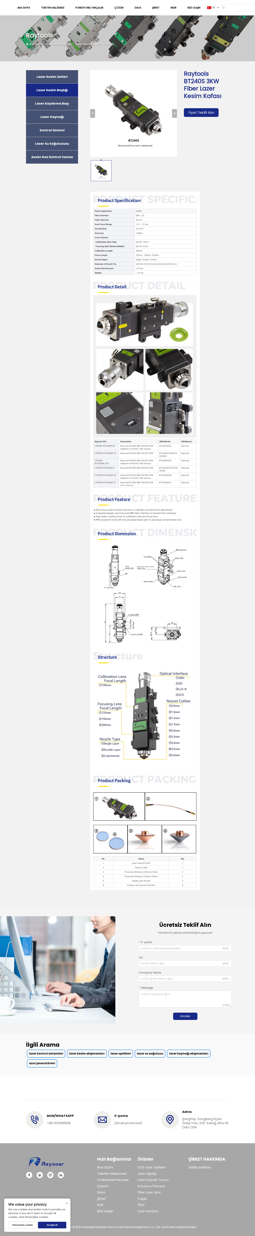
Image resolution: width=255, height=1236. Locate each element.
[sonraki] (174, 113)
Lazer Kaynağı (52, 117)
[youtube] (40, 1175)
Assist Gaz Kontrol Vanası (52, 157)
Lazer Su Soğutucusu (52, 144)
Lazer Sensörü (148, 1211)
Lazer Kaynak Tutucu (153, 1180)
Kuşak (142, 1199)
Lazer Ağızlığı (147, 1174)
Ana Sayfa (23, 7)
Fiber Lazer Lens (149, 1192)
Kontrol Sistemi (52, 130)
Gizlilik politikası (199, 1167)
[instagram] (50, 1175)
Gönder (185, 1016)
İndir (173, 7)
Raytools (108, 44)
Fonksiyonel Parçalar (89, 7)
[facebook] (29, 1175)
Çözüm (119, 7)
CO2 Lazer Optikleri (151, 1167)
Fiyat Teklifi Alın (201, 112)
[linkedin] (61, 1175)
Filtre (141, 1205)
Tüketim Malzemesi (52, 7)
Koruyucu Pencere (151, 1186)
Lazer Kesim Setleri (52, 77)
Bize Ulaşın (194, 7)
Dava (138, 7)
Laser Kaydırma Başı (52, 103)
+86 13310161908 (59, 1123)
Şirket (156, 7)
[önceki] (92, 113)
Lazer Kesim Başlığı (87, 44)
